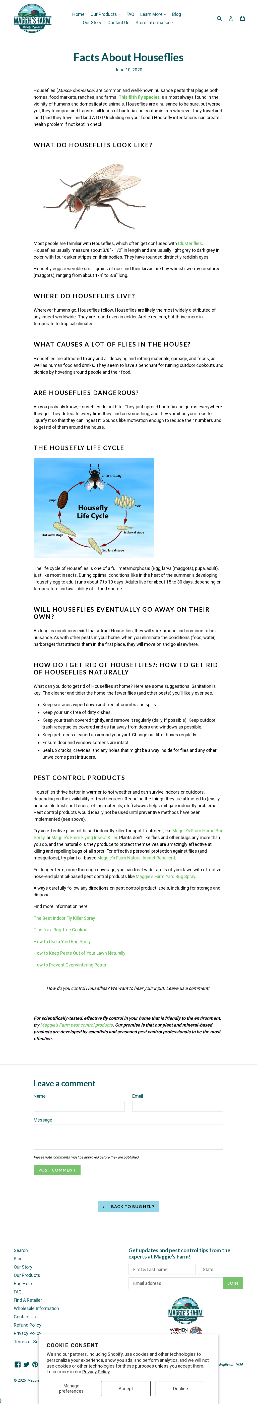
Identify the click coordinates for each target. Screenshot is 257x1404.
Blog (177, 14)
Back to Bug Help (132, 1206)
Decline (180, 1388)
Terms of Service (31, 1341)
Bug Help (23, 1283)
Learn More (152, 14)
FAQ (130, 14)
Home (78, 14)
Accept (126, 1388)
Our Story (92, 22)
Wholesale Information (36, 1308)
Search (21, 1250)
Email (137, 1096)
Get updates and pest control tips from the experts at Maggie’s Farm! (179, 1253)
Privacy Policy (96, 1371)
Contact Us (118, 22)
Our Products (104, 14)
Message (43, 1120)
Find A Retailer (28, 1300)
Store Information (154, 22)
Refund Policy (27, 1325)
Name (40, 1096)
